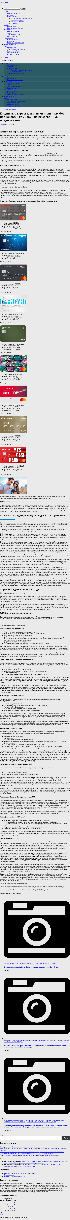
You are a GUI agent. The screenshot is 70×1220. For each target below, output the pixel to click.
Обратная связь (9, 1175)
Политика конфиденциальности (14, 1176)
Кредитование (12, 16)
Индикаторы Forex (13, 51)
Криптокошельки (12, 39)
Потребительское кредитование (22, 18)
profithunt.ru (4, 2)
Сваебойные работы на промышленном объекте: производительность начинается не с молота (32, 1152)
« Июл (2, 1214)
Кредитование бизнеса (18, 21)
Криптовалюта (8, 38)
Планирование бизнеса (15, 28)
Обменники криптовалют (15, 43)
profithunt (4, 124)
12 (5, 1206)
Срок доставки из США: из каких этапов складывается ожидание (22, 1147)
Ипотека (14, 23)
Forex (5, 46)
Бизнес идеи (11, 26)
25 (3, 1210)
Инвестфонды (12, 36)
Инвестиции (8, 30)
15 (12, 1206)
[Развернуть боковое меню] (0, 1158)
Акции (9, 33)
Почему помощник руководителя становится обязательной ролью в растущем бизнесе (29, 1155)
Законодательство (13, 34)
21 (10, 1208)
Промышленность (10, 44)
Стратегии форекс (13, 54)
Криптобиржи (11, 41)
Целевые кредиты (17, 20)
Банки (6, 12)
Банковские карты (13, 13)
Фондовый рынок (13, 31)
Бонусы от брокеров (18, 49)
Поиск (2, 1135)
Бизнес (6, 25)
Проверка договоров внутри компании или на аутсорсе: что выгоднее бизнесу (26, 1153)
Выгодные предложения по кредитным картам (19, 1173)
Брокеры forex (12, 47)
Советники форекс (13, 52)
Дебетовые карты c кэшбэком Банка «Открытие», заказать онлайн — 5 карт (31, 967)
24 (1, 1210)
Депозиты (10, 15)
